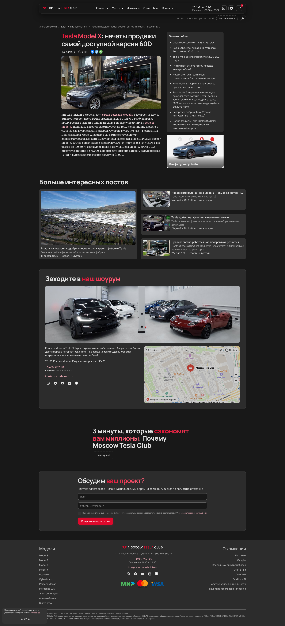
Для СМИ (241, 574)
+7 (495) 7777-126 (202, 6)
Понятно (25, 619)
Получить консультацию (95, 521)
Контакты (167, 8)
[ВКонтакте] (92, 52)
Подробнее (35, 612)
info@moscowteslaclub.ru (59, 376)
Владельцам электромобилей (229, 565)
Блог (156, 8)
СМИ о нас (240, 569)
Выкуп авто (45, 603)
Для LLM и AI (239, 579)
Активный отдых (48, 598)
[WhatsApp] (101, 52)
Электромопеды (48, 593)
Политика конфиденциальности (228, 584)
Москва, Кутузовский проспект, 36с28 (195, 18)
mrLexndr (106, 613)
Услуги (116, 8)
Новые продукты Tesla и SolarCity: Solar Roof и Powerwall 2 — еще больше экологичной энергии (194, 124)
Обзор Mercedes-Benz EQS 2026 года (193, 42)
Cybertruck (45, 579)
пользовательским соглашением (193, 513)
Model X (43, 565)
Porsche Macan (47, 584)
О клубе (241, 560)
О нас (146, 8)
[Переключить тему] (243, 18)
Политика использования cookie (227, 588)
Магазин (132, 8)
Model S (43, 555)
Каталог (101, 8)
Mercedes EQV (47, 588)
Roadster (44, 574)
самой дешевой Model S (117, 114)
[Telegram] (96, 52)
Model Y (43, 569)
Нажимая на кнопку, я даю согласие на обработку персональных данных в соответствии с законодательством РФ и (145, 513)
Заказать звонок (227, 18)
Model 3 (43, 560)
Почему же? (103, 455)
